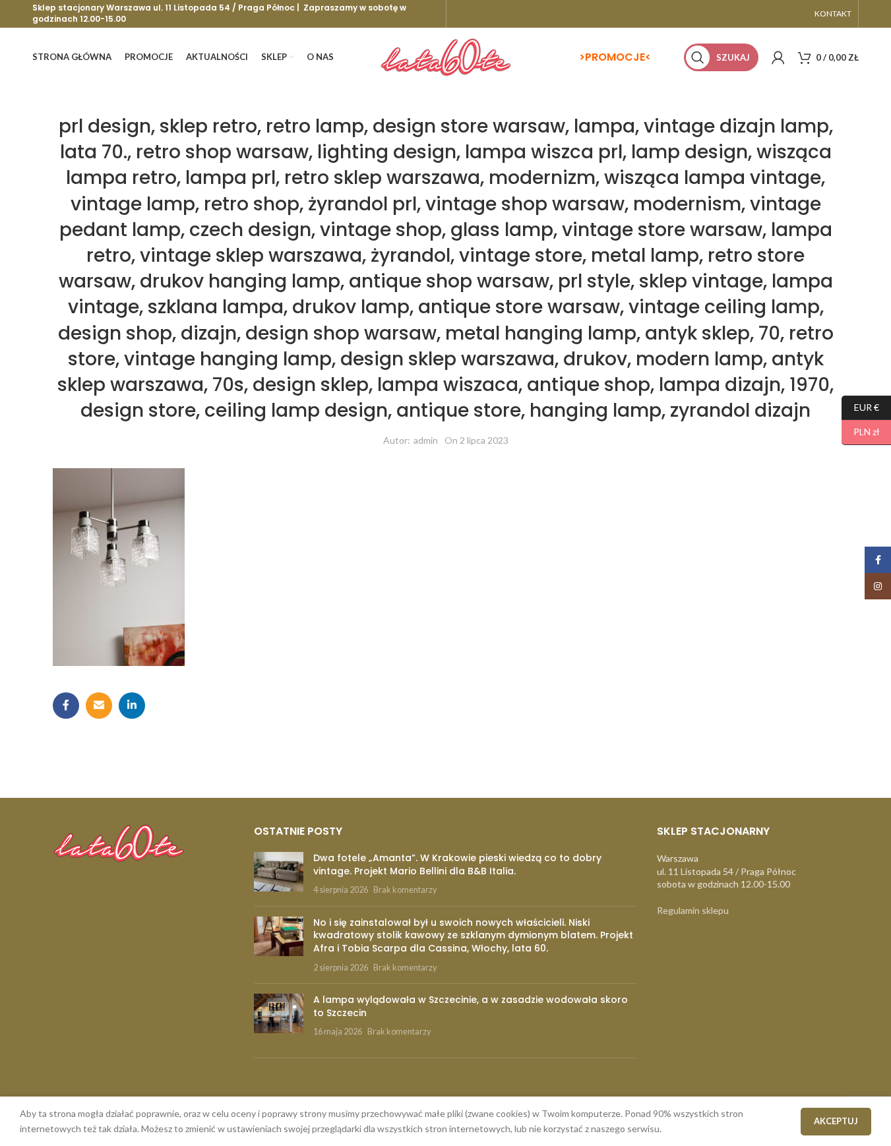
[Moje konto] (778, 57)
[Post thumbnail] (278, 874)
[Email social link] (99, 705)
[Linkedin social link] (132, 705)
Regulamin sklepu (693, 910)
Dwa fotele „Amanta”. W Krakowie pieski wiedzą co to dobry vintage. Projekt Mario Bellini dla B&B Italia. (457, 864)
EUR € (860, 406)
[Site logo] (446, 56)
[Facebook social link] (66, 705)
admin (426, 440)
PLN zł (861, 431)
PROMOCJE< (618, 57)
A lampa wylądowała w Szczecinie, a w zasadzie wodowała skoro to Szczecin (470, 1006)
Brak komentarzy (405, 890)
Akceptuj (836, 1121)
